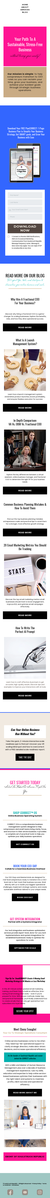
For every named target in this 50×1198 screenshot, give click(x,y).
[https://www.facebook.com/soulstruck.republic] (10, 1192)
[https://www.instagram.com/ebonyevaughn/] (39, 1192)
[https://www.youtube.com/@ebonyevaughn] (25, 1192)
